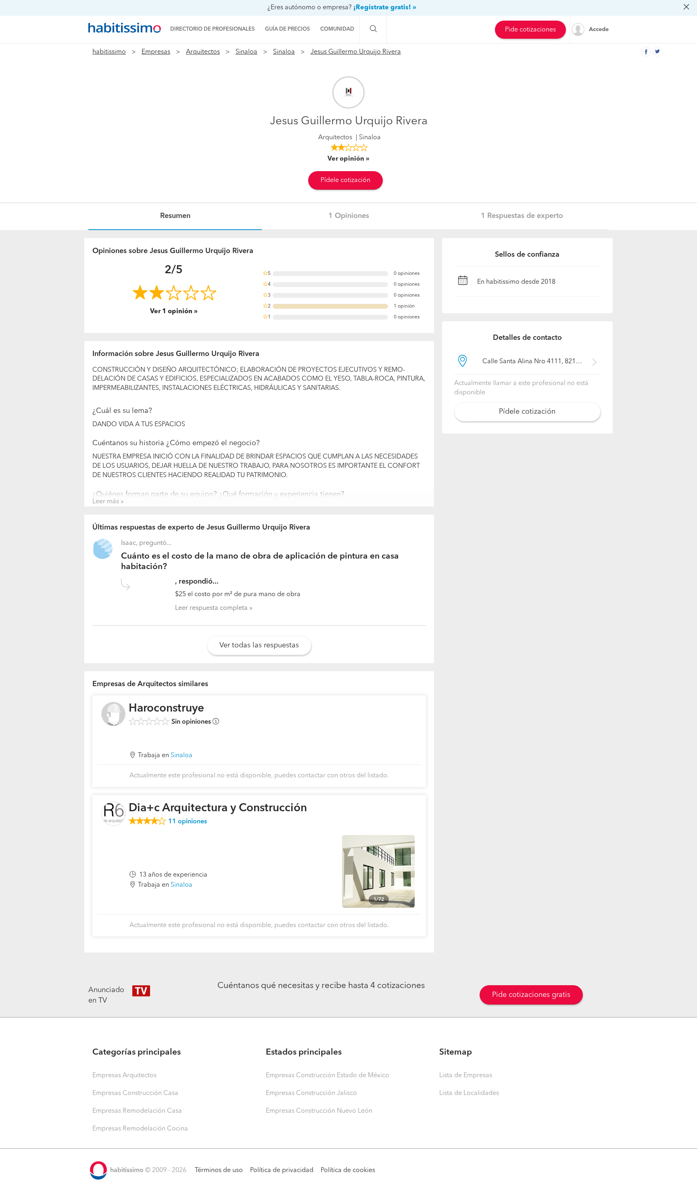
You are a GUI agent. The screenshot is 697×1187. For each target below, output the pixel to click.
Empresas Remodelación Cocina (140, 1129)
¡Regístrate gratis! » (384, 7)
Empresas (156, 52)
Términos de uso (219, 1170)
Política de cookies (348, 1170)
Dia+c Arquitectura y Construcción (218, 808)
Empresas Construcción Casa (135, 1093)
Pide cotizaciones (530, 30)
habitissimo (109, 52)
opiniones (187, 822)
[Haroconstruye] (113, 714)
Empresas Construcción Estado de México (327, 1075)
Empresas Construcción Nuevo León (319, 1111)
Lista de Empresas (465, 1075)
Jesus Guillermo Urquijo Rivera (356, 52)
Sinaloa (246, 52)
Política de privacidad (281, 1170)
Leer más (105, 501)
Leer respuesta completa (211, 608)
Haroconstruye (166, 708)
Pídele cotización (345, 180)
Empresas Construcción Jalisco (311, 1093)
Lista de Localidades (469, 1093)
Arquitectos (203, 52)
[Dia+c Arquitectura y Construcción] (113, 814)
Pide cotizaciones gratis (531, 995)
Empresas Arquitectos (124, 1075)
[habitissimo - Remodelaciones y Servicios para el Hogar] (124, 28)
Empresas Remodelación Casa (137, 1111)
